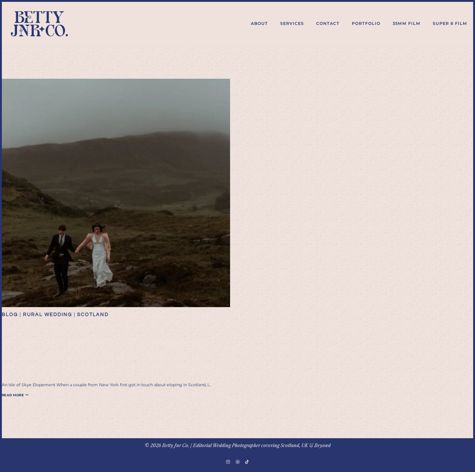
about (259, 23)
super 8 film (450, 23)
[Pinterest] (237, 462)
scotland (93, 314)
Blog (10, 314)
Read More (15, 395)
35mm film (406, 23)
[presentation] (116, 193)
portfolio (366, 23)
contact (328, 23)
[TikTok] (247, 462)
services (292, 23)
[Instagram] (228, 462)
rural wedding (47, 314)
